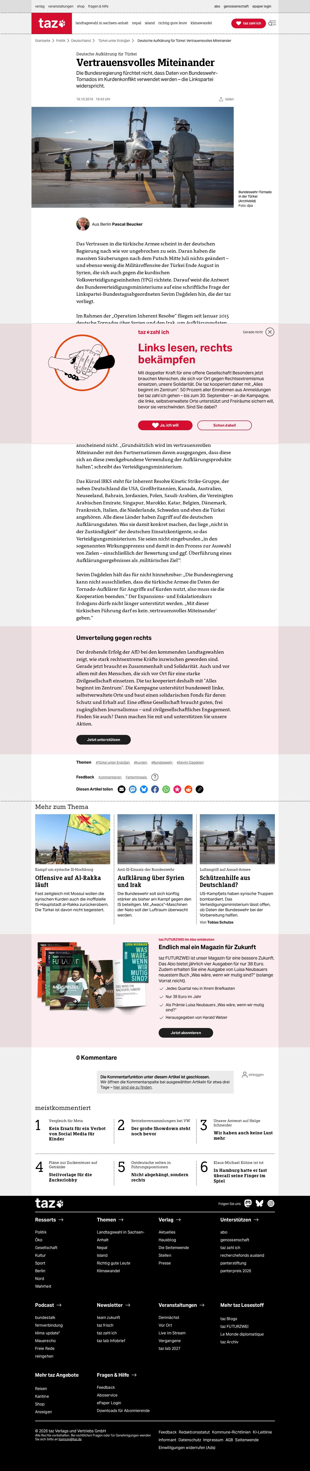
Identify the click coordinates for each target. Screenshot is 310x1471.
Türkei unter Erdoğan (114, 40)
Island (102, 1255)
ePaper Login (109, 1402)
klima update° (47, 1333)
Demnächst (169, 1317)
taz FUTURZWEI (234, 1326)
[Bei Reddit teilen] (188, 789)
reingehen (44, 1356)
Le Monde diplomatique (242, 1334)
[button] (272, 23)
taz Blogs (228, 1318)
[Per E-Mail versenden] (121, 789)
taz (49, 1204)
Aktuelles (167, 1232)
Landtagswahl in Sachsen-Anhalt (120, 1236)
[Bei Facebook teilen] (155, 789)
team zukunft (108, 1317)
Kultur (40, 1255)
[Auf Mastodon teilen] (133, 789)
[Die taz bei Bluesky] (260, 1206)
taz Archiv (229, 1342)
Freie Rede (44, 1348)
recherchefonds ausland (242, 1255)
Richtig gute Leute (113, 1263)
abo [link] (217, 6)
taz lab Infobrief (111, 1340)
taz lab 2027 (169, 1348)
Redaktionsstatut (195, 1432)
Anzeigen (43, 1411)
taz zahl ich (230, 1247)
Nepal (102, 1247)
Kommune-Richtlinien (232, 1432)
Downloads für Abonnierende (123, 1410)
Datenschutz (190, 1439)
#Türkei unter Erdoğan (113, 762)
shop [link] (81, 6)
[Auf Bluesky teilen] (144, 789)
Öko (38, 1239)
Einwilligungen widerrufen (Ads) (187, 1447)
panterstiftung (233, 1263)
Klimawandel (108, 1270)
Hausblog (167, 1239)
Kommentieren (110, 777)
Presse (165, 1263)
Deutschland (81, 40)
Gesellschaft (46, 1247)
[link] (103, 23)
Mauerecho (45, 1340)
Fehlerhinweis (136, 777)
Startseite (42, 40)
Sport (40, 1263)
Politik (60, 40)
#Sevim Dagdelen (190, 762)
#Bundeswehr (162, 762)
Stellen (165, 1255)
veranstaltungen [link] (60, 6)
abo (223, 1232)
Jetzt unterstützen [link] (103, 739)
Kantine (42, 1396)
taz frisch (105, 1325)
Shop (40, 1404)
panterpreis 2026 (235, 1270)
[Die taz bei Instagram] (271, 1206)
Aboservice (107, 1395)
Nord (39, 1278)
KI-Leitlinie (262, 1432)
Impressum (213, 1439)
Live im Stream (172, 1333)
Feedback (106, 1387)
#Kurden (141, 762)
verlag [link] (40, 6)
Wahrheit (43, 1286)
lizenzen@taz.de (70, 1439)
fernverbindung (49, 1325)
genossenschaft (234, 1239)
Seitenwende (247, 1439)
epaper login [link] (261, 6)
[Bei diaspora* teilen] (177, 789)
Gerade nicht (253, 332)
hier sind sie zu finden (132, 1087)
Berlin (40, 1270)
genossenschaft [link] (236, 6)
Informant (168, 1439)
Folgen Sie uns (229, 1204)
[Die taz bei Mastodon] (248, 1206)
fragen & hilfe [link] (98, 6)
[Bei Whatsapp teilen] (166, 789)
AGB (229, 1439)
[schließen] (270, 332)
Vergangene (170, 1340)
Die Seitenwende (174, 1247)
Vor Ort (165, 1325)
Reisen (41, 1388)
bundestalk (45, 1317)
